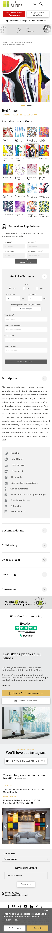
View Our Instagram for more (28, 761)
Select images (26, 309)
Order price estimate (26, 361)
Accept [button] (37, 928)
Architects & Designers (20, 20)
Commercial (41, 20)
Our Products (10, 853)
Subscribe (26, 884)
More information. (10, 620)
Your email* (31, 242)
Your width (10, 294)
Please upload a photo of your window (26, 305)
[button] (47, 826)
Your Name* (7, 242)
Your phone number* (35, 251)
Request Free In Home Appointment (14, 14)
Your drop (32, 294)
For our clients (10, 859)
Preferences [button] (15, 928)
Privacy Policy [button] (11, 919)
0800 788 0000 (12, 893)
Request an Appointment (25, 261)
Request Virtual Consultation (37, 14)
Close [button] (46, 910)
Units (26, 285)
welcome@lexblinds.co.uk (17, 895)
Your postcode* (9, 251)
